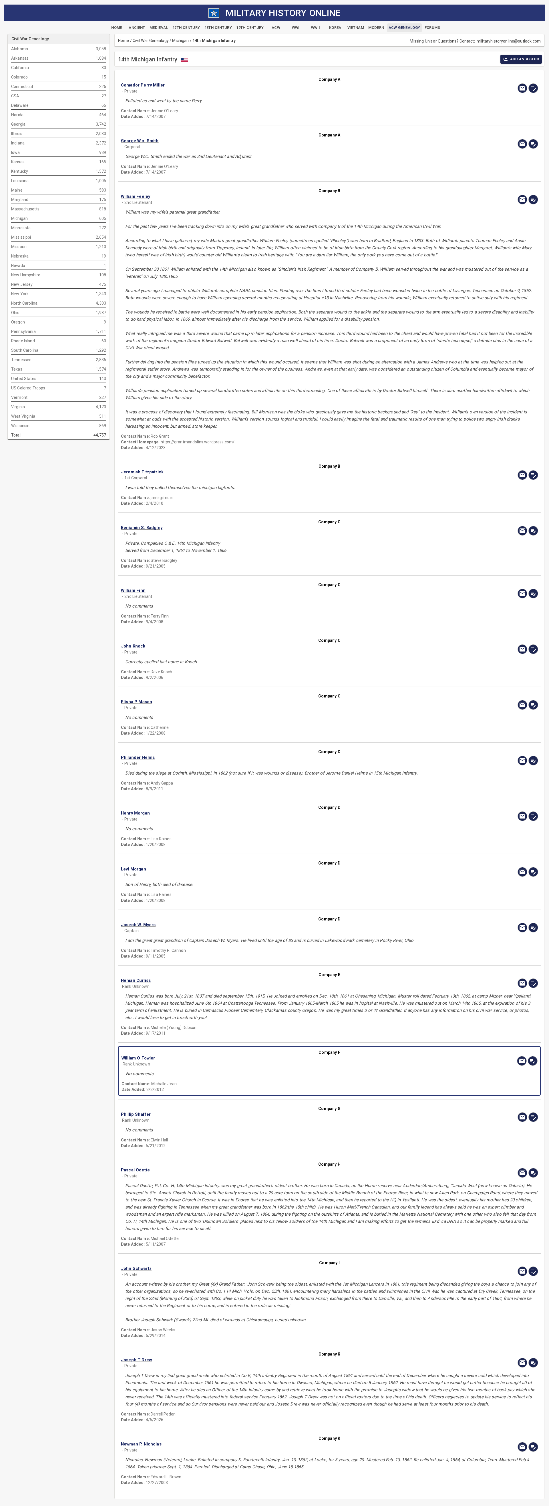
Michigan (180, 40)
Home (123, 40)
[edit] (533, 88)
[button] (267, 85)
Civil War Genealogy (151, 40)
